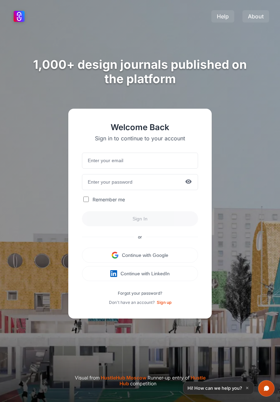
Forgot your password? (140, 293)
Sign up (164, 302)
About (256, 16)
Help (223, 16)
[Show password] (188, 182)
